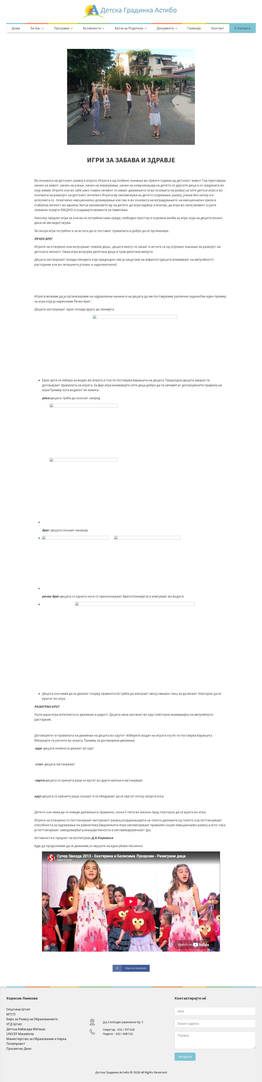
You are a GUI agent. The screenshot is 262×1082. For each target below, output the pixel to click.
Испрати (185, 1057)
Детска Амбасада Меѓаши (25, 1029)
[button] (36, 28)
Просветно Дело (18, 1049)
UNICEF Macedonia (20, 1034)
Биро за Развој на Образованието (32, 1019)
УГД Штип (14, 1024)
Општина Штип (18, 1009)
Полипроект (15, 1044)
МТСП (11, 1014)
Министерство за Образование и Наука (36, 1039)
